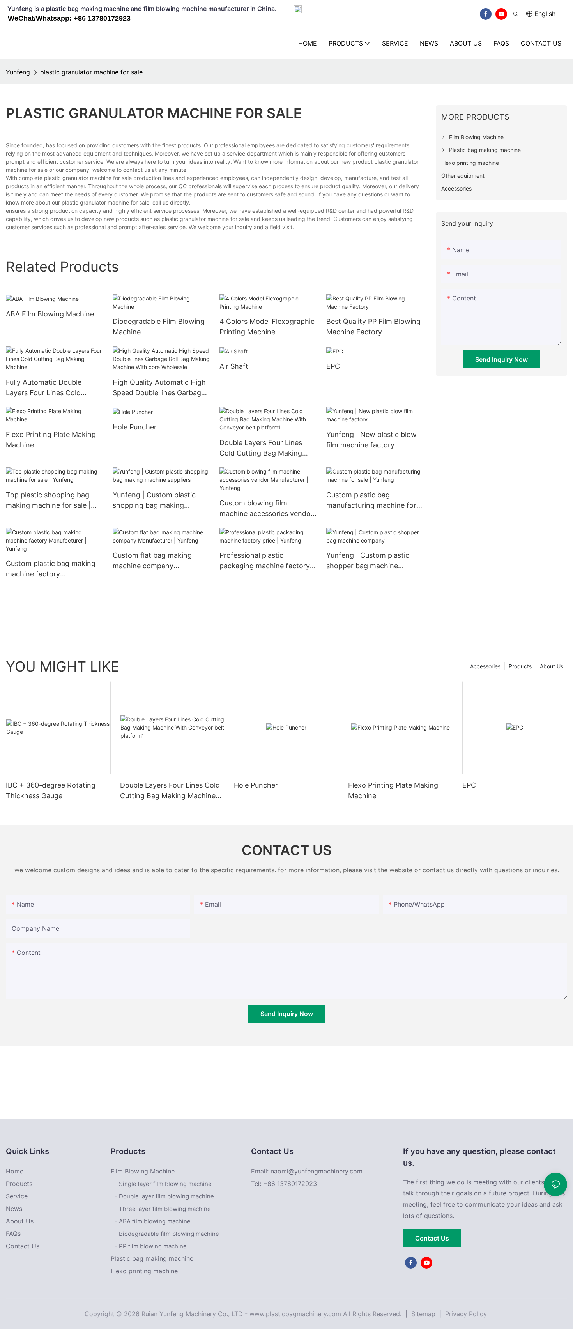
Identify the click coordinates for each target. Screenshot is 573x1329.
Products (520, 666)
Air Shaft (233, 366)
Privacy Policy (466, 1314)
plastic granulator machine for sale (91, 72)
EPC (333, 366)
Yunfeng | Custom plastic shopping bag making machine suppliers (154, 501)
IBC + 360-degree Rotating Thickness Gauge (51, 790)
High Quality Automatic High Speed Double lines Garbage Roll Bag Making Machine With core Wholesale (159, 388)
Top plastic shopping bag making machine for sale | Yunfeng (48, 501)
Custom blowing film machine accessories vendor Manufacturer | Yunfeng (266, 509)
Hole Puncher (135, 427)
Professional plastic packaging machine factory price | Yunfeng (264, 561)
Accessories (485, 666)
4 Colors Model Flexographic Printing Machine (267, 326)
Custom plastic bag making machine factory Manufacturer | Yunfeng (51, 569)
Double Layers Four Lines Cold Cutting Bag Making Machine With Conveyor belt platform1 (266, 448)
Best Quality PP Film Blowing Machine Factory (373, 326)
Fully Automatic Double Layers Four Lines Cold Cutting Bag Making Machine (53, 388)
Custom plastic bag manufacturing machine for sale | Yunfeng (371, 501)
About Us (551, 666)
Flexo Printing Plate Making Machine (51, 439)
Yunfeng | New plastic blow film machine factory (371, 439)
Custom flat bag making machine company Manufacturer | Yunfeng (152, 561)
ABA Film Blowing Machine (50, 314)
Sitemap (422, 1314)
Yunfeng (18, 72)
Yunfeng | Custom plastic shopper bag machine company (367, 561)
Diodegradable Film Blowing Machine (159, 326)
